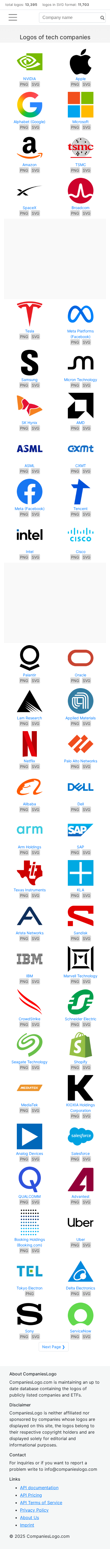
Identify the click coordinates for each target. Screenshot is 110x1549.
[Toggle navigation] (12, 17)
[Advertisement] (55, 256)
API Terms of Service (41, 1502)
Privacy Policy (34, 1510)
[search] (100, 18)
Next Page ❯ (53, 1346)
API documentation (39, 1487)
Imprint (27, 1525)
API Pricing (31, 1495)
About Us (29, 1517)
